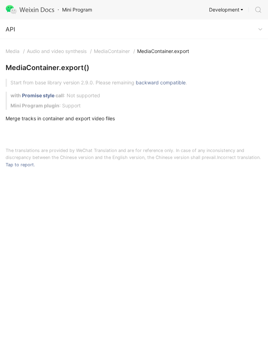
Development (224, 10)
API (10, 29)
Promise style (38, 95)
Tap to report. (20, 164)
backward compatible (161, 82)
